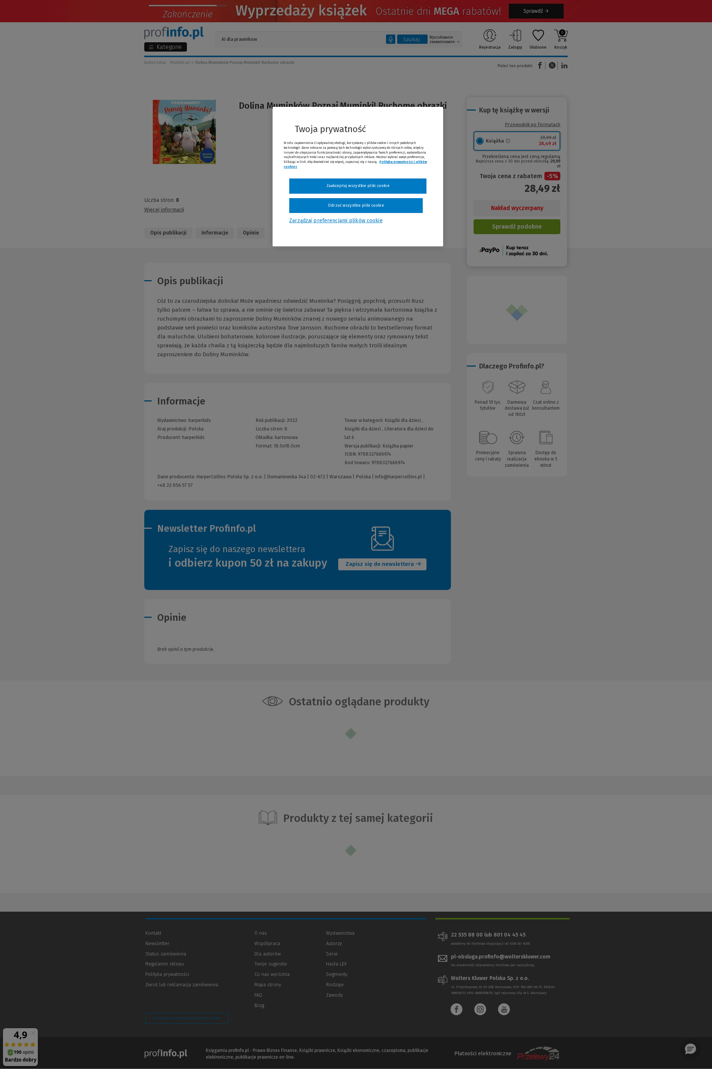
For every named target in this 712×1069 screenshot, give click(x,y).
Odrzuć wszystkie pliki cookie (356, 205)
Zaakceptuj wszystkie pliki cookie (358, 185)
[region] (358, 176)
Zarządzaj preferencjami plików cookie (335, 220)
